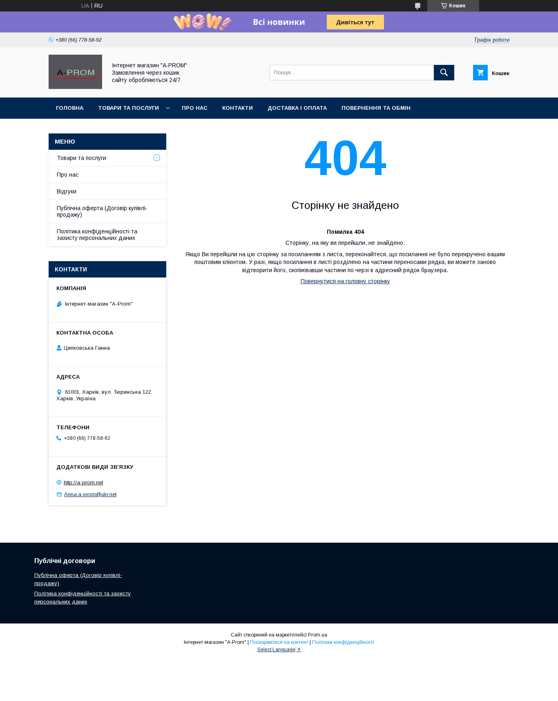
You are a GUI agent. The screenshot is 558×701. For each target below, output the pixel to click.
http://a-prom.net (83, 482)
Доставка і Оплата (297, 108)
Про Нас (195, 108)
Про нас (67, 174)
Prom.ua (317, 635)
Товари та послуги (81, 158)
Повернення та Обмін (376, 108)
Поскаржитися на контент (279, 642)
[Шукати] (444, 72)
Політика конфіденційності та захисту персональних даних (97, 234)
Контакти (237, 108)
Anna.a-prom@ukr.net (90, 494)
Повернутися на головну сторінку (345, 281)
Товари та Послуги (128, 108)
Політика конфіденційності (343, 642)
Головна (69, 108)
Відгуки (66, 191)
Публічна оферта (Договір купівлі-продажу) (102, 211)
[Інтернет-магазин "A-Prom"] (75, 87)
